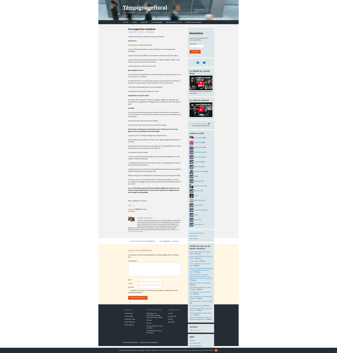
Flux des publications (195, 343)
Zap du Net (144, 22)
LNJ (195, 215)
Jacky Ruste (197, 205)
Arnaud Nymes (198, 224)
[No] (335, 350)
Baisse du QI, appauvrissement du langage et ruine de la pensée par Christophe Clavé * (201, 270)
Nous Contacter (194, 238)
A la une (170, 313)
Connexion (192, 340)
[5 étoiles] (134, 209)
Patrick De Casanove (199, 171)
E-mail (130, 283)
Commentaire (133, 261)
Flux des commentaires (196, 346)
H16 (195, 176)
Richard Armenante (199, 186)
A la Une (125, 22)
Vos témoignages (156, 22)
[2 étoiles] (130, 209)
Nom (130, 280)
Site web (131, 287)
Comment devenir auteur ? (197, 233)
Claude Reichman (198, 152)
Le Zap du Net (198, 142)
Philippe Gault (198, 181)
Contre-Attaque (194, 261)
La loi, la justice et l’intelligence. (141, 241)
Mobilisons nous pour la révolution (199, 301)
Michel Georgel (198, 166)
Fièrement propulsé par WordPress (148, 342)
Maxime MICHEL (198, 200)
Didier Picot (197, 190)
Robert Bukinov (198, 157)
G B (195, 195)
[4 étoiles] (133, 209)
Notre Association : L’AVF (174, 22)
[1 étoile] (129, 209)
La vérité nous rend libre (196, 305)
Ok (216, 350)
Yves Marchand (198, 162)
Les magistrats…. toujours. (170, 241)
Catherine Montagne (199, 210)
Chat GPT (196, 219)
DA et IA (148, 323)
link (161, 140)
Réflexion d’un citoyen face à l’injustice (200, 283)
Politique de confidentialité (130, 342)
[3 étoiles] (131, 209)
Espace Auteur (193, 236)
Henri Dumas (150, 32)
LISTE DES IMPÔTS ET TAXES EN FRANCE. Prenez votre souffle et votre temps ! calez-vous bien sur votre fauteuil (201, 276)
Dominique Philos (198, 147)
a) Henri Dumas (198, 137)
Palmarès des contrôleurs (194, 22)
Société (134, 22)
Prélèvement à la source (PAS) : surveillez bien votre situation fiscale (154, 315)
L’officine (149, 320)
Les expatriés (172, 316)
